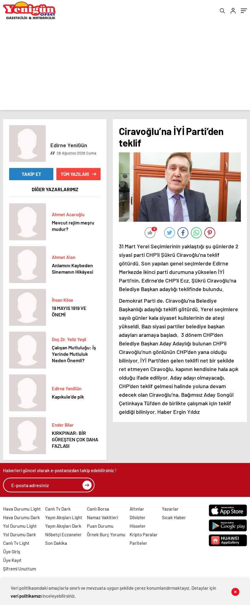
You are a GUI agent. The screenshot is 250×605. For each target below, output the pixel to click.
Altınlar (137, 509)
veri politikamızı (26, 596)
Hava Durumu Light (22, 509)
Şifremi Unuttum (19, 568)
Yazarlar (170, 509)
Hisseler (138, 526)
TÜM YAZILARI (75, 174)
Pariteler (138, 543)
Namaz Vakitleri (102, 517)
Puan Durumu (100, 526)
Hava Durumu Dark (21, 517)
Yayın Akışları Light (63, 517)
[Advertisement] (125, 67)
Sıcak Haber (174, 517)
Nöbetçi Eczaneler (63, 534)
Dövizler (137, 517)
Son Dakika (56, 543)
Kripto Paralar (144, 534)
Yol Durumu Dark (19, 534)
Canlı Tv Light (16, 543)
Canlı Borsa (98, 509)
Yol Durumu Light (20, 526)
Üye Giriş (11, 551)
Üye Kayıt (12, 560)
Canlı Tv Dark (58, 509)
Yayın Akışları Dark (63, 526)
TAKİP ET (31, 174)
